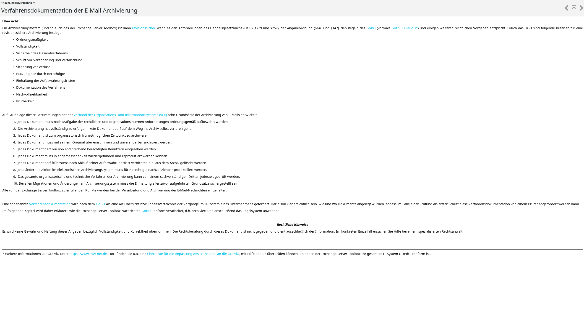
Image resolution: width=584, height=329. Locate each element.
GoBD (371, 28)
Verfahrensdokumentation (49, 204)
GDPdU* (411, 28)
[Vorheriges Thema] (566, 9)
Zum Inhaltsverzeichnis (18, 2)
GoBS (395, 28)
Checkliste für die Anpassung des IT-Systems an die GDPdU (193, 253)
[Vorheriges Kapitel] (573, 9)
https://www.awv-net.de (88, 253)
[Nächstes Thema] (581, 9)
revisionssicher (143, 28)
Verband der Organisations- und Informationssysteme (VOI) (120, 114)
